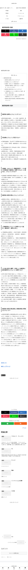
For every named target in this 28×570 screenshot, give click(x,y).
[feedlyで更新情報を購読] (7, 423)
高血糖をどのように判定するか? (12, 81)
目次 (12, 75)
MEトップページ (5, 366)
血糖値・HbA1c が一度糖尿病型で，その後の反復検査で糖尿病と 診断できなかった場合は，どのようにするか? (14, 85)
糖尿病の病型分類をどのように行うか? (13, 89)
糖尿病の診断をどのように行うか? (12, 79)
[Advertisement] (14, 54)
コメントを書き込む (14, 553)
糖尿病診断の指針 (7, 77)
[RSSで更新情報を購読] (20, 423)
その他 (4, 375)
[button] (22, 34)
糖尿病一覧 (4, 362)
